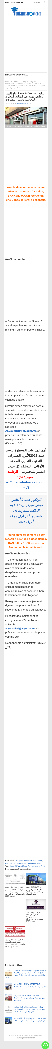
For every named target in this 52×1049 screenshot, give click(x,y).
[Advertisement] (26, 45)
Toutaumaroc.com (20, 1035)
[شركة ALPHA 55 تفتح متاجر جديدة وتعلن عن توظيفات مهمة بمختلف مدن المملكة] (36, 879)
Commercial (10, 83)
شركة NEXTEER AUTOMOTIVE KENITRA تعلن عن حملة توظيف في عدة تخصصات (30, 997)
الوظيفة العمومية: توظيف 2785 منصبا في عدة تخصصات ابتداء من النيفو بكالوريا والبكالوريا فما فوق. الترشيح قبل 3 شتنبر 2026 (25, 974)
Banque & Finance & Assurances (23, 81)
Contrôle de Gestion (35, 83)
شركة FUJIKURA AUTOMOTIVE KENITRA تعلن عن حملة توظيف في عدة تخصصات (30, 986)
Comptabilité (21, 83)
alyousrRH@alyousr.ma (20, 628)
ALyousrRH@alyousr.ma (21, 430)
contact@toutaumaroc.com (26, 1038)
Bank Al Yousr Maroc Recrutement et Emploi (28, 866)
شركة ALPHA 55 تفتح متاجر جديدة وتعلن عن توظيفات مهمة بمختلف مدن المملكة (30, 1019)
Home (7, 81)
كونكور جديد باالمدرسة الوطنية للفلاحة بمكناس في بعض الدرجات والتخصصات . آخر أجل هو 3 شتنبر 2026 (29, 1009)
